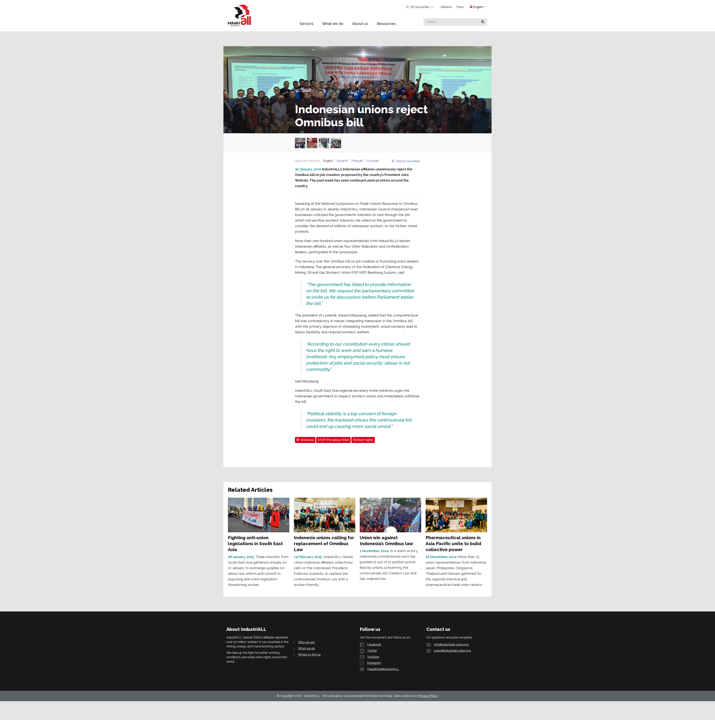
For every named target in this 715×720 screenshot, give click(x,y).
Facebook (374, 644)
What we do (306, 648)
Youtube (373, 657)
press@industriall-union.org (452, 650)
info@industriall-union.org (451, 644)
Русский (372, 161)
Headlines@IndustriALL (383, 669)
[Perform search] (482, 22)
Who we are (306, 642)
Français (357, 161)
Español (342, 161)
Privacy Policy (428, 696)
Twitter (372, 650)
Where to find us (309, 654)
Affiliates (446, 7)
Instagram (374, 663)
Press (460, 7)
